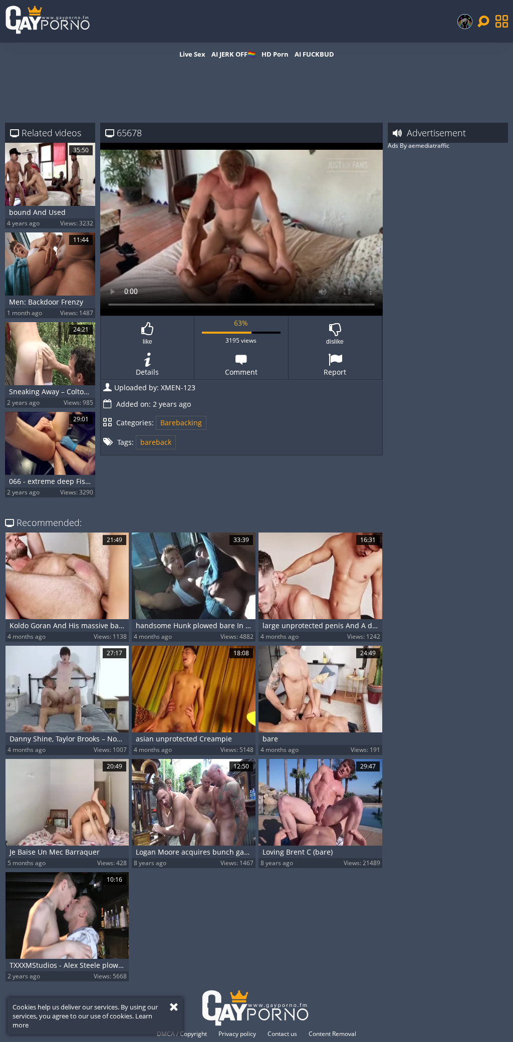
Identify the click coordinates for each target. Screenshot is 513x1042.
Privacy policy (237, 1034)
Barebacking (181, 422)
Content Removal (332, 1034)
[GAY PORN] (464, 21)
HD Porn (275, 54)
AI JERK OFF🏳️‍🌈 (233, 54)
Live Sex (192, 54)
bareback (155, 442)
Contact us (282, 1034)
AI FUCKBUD (314, 54)
